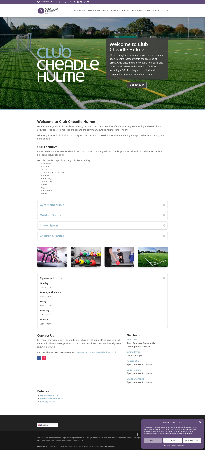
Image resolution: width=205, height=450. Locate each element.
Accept (153, 440)
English (44, 425)
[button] (200, 422)
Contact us (158, 11)
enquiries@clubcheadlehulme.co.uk (97, 352)
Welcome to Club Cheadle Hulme (129, 47)
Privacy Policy (42, 446)
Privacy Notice (48, 401)
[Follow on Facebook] (39, 358)
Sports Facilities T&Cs (51, 398)
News (147, 11)
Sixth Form (137, 11)
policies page (109, 446)
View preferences (192, 440)
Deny (172, 440)
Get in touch (137, 84)
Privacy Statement (178, 446)
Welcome (78, 11)
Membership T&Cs (50, 395)
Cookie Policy (166, 446)
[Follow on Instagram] (44, 358)
